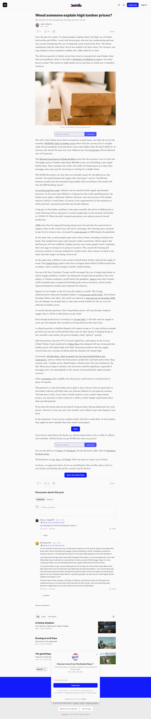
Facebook (71, 450)
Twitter (59, 450)
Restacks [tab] (50, 499)
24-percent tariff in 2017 (91, 294)
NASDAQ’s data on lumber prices (60, 143)
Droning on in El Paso (46, 638)
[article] (75, 627)
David (68, 459)
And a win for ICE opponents (46, 641)
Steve (58, 459)
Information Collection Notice (75, 693)
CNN (37, 225)
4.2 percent (94, 150)
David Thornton (46, 24)
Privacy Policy (92, 693)
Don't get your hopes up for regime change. (52, 626)
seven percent (81, 232)
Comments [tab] (40, 499)
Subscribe (133, 5)
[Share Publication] (124, 5)
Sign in (144, 5)
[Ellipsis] (114, 520)
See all (39, 669)
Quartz (93, 279)
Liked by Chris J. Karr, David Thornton (53, 522)
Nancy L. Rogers (46, 520)
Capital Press (52, 263)
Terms (82, 703)
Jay (53, 459)
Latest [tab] (43, 617)
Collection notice (92, 703)
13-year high (79, 319)
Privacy (76, 703)
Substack (64, 714)
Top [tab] (38, 617)
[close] (96, 654)
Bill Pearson (44, 543)
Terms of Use (86, 690)
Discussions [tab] (52, 617)
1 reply (45, 535)
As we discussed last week (47, 190)
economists (46, 378)
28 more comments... (42, 605)
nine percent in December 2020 (100, 298)
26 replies (46, 595)
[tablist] (44, 499)
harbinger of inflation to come (86, 59)
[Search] (119, 5)
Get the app (86, 709)
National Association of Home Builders (57, 159)
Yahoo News (74, 344)
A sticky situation (44, 623)
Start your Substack (69, 709)
